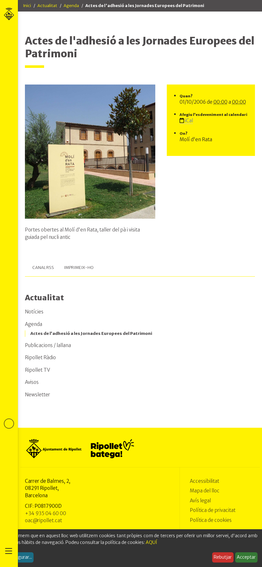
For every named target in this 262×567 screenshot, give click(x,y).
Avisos (32, 382)
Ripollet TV (37, 370)
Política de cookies (211, 520)
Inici (27, 5)
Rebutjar (223, 557)
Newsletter (37, 395)
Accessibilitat (204, 481)
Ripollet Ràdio (40, 357)
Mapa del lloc (205, 491)
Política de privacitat (212, 510)
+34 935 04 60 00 (45, 513)
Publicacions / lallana (48, 345)
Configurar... (19, 557)
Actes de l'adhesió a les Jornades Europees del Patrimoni (91, 333)
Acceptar (246, 557)
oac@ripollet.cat (43, 520)
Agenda (71, 5)
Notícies (34, 312)
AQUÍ (151, 542)
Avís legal (200, 501)
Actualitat (47, 5)
